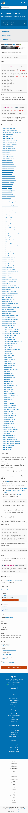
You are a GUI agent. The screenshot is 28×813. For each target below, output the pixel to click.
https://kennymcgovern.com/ (9, 286)
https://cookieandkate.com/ (9, 180)
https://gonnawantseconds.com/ (10, 246)
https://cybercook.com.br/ (8, 196)
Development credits (13, 736)
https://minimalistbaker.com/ (9, 311)
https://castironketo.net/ (8, 170)
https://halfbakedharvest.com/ (9, 252)
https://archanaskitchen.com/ (9, 142)
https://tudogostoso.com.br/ (8, 427)
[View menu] (21, 2)
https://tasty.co (5, 401)
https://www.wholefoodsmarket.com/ (11, 441)
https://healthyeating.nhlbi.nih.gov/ (10, 329)
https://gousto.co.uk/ (7, 248)
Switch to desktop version (14, 756)
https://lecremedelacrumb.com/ (10, 293)
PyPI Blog (13, 713)
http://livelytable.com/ (7, 297)
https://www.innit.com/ (7, 274)
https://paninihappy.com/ (8, 345)
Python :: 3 (5, 658)
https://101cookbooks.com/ (8, 339)
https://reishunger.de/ (7, 367)
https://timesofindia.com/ (8, 423)
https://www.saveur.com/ (8, 371)
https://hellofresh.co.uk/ (8, 262)
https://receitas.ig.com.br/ (8, 270)
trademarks (8, 808)
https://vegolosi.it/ (6, 433)
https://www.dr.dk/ (6, 204)
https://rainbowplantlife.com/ (9, 359)
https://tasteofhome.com (8, 397)
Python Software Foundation (13, 680)
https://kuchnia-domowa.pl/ (9, 291)
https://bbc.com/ (6, 152)
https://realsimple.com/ (8, 361)
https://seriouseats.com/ (8, 373)
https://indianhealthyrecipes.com (10, 272)
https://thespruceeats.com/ (8, 417)
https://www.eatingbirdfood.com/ (10, 206)
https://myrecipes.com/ (7, 327)
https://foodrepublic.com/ (8, 232)
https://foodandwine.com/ (8, 228)
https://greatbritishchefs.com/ (9, 250)
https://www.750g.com (7, 236)
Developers (6, 646)
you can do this (23, 488)
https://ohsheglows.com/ (8, 337)
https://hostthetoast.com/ (8, 268)
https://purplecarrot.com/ (8, 355)
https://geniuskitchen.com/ (8, 238)
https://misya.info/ (6, 313)
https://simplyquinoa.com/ (8, 375)
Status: (14, 684)
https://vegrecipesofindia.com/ (9, 435)
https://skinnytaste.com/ (8, 381)
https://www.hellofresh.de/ (8, 264)
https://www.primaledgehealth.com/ (11, 349)
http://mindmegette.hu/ (8, 309)
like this (19, 494)
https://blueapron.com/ (7, 162)
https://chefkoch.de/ (7, 174)
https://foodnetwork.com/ (8, 230)
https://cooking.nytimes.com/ (9, 335)
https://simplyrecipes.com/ (8, 377)
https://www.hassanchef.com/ (9, 254)
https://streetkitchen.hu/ (8, 389)
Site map (21, 810)
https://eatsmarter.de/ (7, 210)
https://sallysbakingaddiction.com (10, 369)
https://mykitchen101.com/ (8, 321)
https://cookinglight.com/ (8, 182)
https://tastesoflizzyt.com (8, 399)
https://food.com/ (6, 224)
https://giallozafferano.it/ (8, 240)
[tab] (14, 31)
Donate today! (14, 688)
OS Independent (7, 654)
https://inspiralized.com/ (8, 276)
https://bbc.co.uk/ (6, 154)
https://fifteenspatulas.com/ (8, 218)
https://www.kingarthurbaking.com (10, 287)
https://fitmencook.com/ (8, 222)
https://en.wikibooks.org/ (8, 445)
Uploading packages (13, 700)
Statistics (14, 717)
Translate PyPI (13, 732)
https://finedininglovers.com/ (9, 220)
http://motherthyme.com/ (8, 317)
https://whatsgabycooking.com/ (9, 439)
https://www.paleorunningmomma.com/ (12, 341)
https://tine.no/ (5, 425)
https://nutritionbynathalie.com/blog (11, 333)
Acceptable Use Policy (13, 751)
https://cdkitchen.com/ (7, 172)
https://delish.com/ (6, 198)
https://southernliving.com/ (8, 383)
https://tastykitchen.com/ (8, 403)
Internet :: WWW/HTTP (8, 663)
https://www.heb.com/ (7, 256)
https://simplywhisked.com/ (9, 379)
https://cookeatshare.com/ (8, 178)
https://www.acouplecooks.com (9, 130)
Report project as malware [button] (14, 667)
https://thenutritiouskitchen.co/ (9, 413)
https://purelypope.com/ (8, 353)
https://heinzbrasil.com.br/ (8, 258)
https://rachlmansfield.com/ (9, 357)
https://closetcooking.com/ (8, 176)
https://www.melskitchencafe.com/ (10, 307)
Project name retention (13, 704)
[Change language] (25, 2)
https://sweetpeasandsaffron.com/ (10, 395)
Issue (7, 481)
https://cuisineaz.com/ (7, 194)
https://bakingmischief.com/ (9, 150)
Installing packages (13, 698)
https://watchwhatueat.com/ (9, 437)
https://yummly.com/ (7, 449)
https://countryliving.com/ (8, 190)
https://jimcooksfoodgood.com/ (9, 279)
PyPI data (4, 595)
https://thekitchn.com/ (7, 411)
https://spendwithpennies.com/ (9, 385)
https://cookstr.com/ (7, 186)
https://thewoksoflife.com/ (8, 421)
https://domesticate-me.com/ (9, 200)
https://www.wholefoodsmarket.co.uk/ (11, 443)
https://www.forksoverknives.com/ (10, 234)
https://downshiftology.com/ (9, 202)
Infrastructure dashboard (13, 715)
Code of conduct (13, 747)
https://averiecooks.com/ (8, 146)
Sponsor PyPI (14, 734)
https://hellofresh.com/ (7, 260)
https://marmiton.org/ (7, 301)
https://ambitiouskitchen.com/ (9, 140)
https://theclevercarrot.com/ (9, 405)
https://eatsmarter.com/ (8, 208)
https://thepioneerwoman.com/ (9, 415)
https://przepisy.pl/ (6, 351)
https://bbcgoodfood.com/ (8, 156)
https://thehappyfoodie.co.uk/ (9, 407)
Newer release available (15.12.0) (10, 600)
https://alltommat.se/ (7, 136)
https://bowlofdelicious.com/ (9, 166)
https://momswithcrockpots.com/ (10, 315)
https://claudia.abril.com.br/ (9, 128)
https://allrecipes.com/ (7, 134)
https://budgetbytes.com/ (8, 168)
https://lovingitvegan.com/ (8, 299)
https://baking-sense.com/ (8, 148)
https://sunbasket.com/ (7, 391)
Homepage (5, 589)
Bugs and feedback (14, 729)
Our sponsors (14, 721)
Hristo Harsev (8, 617)
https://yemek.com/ (7, 447)
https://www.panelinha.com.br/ (9, 343)
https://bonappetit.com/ (8, 164)
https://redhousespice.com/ (8, 365)
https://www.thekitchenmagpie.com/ (11, 409)
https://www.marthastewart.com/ (10, 303)
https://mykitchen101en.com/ (9, 323)
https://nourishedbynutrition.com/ (10, 331)
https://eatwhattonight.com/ (9, 212)
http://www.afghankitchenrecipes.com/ (11, 132)
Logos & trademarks (14, 719)
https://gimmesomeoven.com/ (9, 242)
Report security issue (14, 746)
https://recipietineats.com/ (8, 363)
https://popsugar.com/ (7, 347)
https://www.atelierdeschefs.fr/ (9, 144)
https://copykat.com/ (7, 188)
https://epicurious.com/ (7, 214)
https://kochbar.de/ (6, 289)
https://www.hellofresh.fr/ (8, 266)
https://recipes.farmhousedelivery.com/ (11, 216)
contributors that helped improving (12, 581)
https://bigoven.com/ (7, 160)
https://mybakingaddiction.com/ (10, 319)
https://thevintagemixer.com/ (9, 419)
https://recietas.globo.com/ (8, 244)
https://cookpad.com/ (7, 184)
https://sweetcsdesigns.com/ (9, 393)
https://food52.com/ (7, 226)
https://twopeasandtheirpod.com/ (10, 429)
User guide (13, 702)
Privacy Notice (13, 749)
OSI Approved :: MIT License (9, 650)
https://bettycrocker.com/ (8, 158)
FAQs (14, 706)
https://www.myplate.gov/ (8, 325)
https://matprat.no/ (6, 305)
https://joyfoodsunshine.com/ (9, 282)
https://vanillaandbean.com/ (9, 431)
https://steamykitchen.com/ (9, 387)
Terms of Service (13, 744)
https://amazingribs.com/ (8, 138)
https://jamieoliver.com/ (8, 277)
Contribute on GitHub (13, 730)
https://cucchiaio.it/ (7, 192)
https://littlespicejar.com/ (8, 295)
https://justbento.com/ (7, 284)
